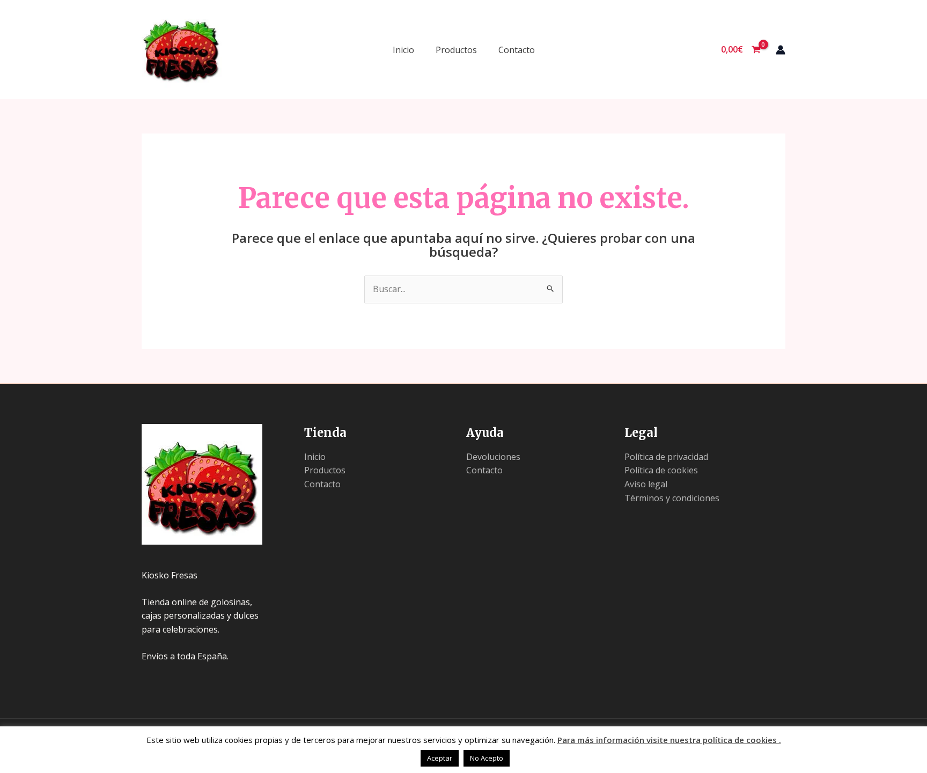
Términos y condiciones (671, 498)
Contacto (516, 50)
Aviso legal (645, 484)
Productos (456, 50)
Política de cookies (661, 470)
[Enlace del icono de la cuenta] (780, 50)
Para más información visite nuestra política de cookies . (669, 739)
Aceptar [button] (439, 758)
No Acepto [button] (486, 758)
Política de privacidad (666, 457)
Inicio (403, 50)
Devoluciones (493, 457)
